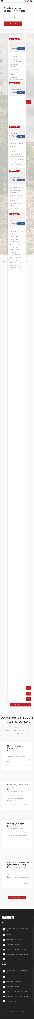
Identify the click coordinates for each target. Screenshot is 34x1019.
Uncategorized (11, 959)
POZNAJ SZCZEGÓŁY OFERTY (20, 704)
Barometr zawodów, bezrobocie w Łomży (16, 929)
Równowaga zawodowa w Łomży (18, 786)
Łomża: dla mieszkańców (14, 939)
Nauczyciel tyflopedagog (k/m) (20, 83)
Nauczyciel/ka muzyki (17, 39)
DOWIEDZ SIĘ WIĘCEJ (17, 897)
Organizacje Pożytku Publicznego (17, 954)
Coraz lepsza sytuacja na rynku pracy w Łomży (18, 864)
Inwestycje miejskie (16, 824)
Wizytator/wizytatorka (17, 127)
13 (30, 261)
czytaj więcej (23, 765)
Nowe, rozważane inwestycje (15, 747)
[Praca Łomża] (29, 1)
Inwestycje (9, 935)
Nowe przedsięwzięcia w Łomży (17, 949)
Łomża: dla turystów (13, 944)
